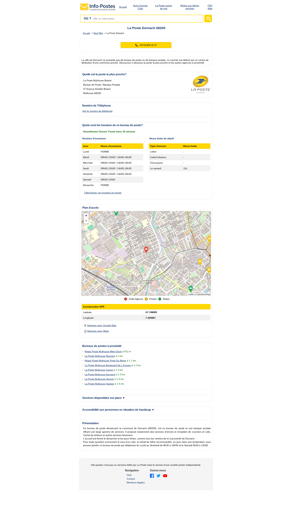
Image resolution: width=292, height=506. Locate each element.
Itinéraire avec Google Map (101, 325)
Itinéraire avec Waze (98, 331)
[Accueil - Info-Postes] (97, 10)
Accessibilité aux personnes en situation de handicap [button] (118, 409)
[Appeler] (146, 45)
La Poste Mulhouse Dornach (100, 374)
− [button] (86, 221)
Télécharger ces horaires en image (102, 192)
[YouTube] (165, 476)
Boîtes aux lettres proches (189, 7)
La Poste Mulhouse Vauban (99, 383)
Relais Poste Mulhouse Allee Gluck (103, 351)
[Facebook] (152, 476)
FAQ (129, 475)
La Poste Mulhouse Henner (99, 379)
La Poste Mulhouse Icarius (99, 370)
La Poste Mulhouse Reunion (100, 356)
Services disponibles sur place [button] (103, 397)
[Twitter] (158, 476)
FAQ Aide (210, 7)
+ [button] (86, 216)
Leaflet (191, 294)
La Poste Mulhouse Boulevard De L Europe (108, 365)
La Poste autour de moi (163, 7)
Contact (131, 478)
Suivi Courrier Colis (140, 7)
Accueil (123, 7)
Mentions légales (136, 482)
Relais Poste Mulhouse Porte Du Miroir (105, 360)
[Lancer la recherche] (208, 18)
